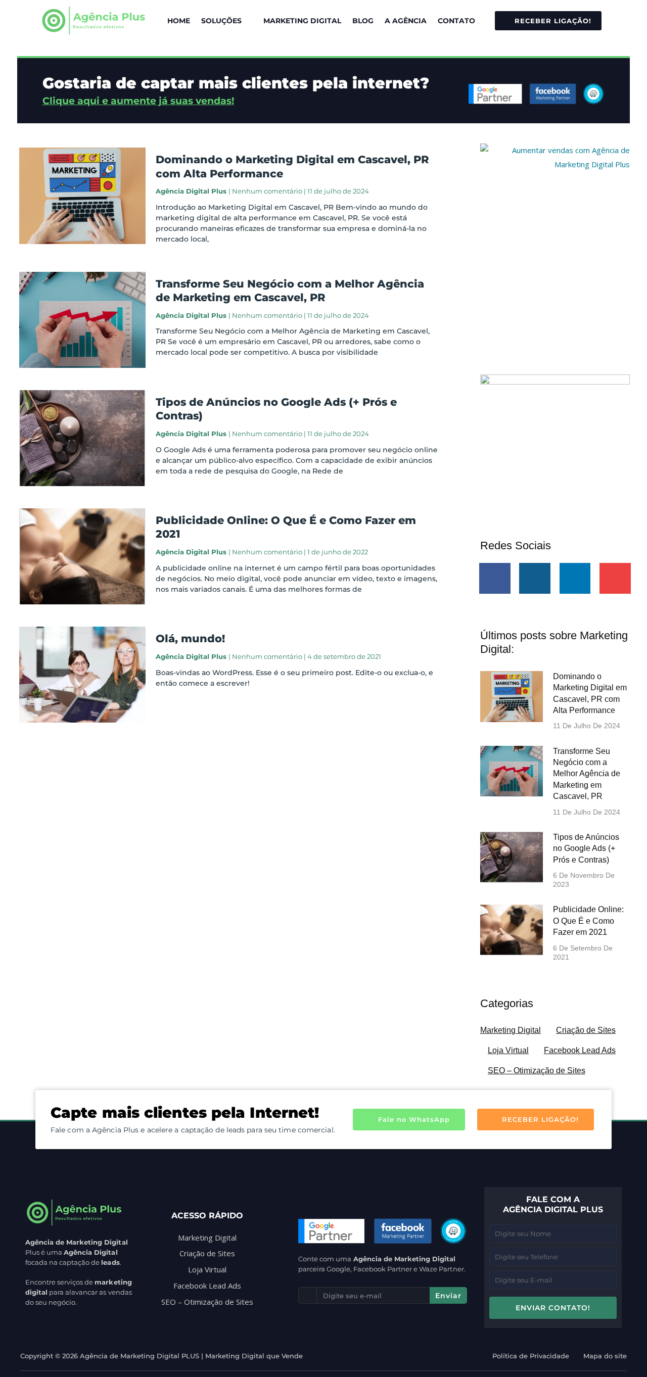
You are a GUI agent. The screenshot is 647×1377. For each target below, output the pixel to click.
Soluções (221, 20)
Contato (456, 20)
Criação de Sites (586, 1030)
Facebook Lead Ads (580, 1050)
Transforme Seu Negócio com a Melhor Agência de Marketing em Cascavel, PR (586, 774)
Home (178, 20)
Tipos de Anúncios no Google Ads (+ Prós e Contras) (586, 848)
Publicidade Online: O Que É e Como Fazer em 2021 (588, 920)
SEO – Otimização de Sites (536, 1070)
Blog (363, 20)
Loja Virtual (508, 1050)
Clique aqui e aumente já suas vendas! (138, 101)
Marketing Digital (302, 20)
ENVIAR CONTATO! (553, 1307)
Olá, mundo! (190, 638)
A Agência (406, 20)
